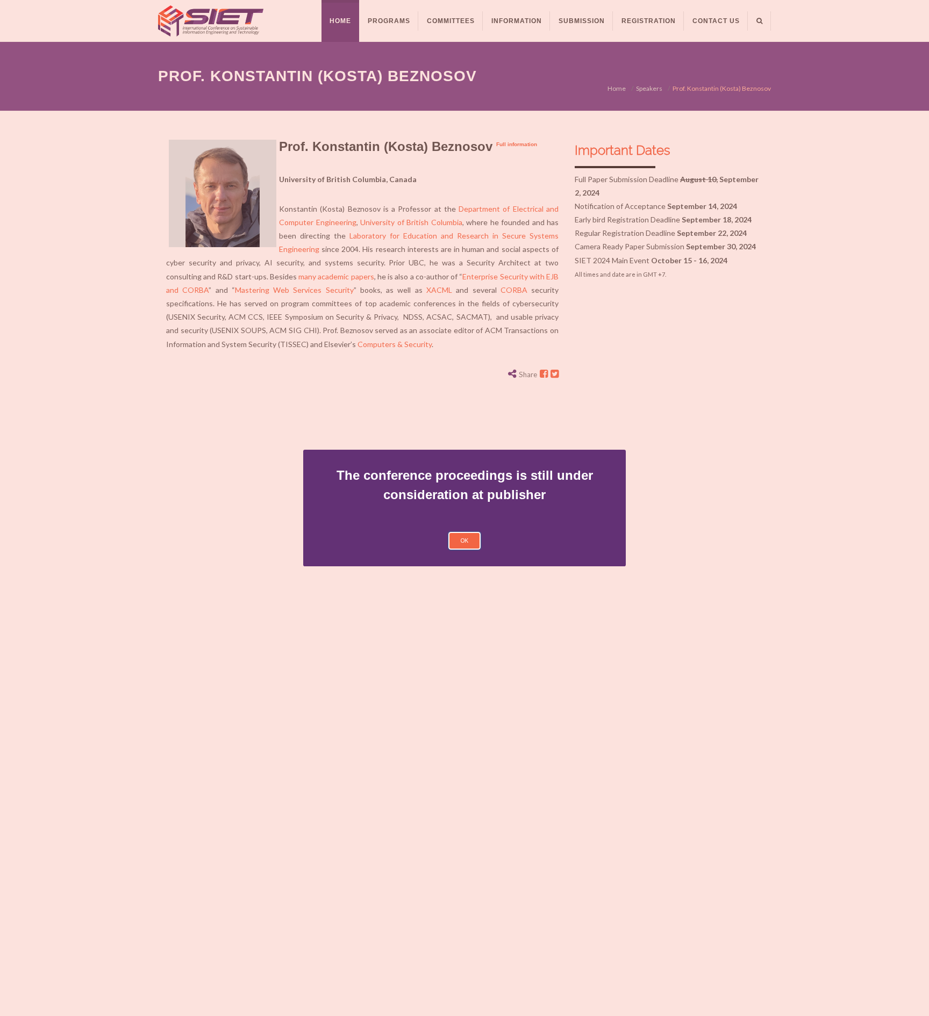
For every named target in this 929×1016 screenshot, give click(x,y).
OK (464, 540)
